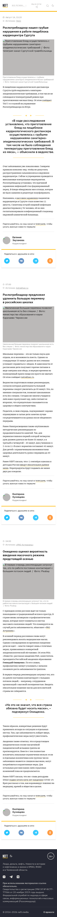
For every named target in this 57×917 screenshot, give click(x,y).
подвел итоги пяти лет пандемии (26, 779)
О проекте (48, 912)
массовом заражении (27, 198)
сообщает (47, 100)
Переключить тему (52, 5)
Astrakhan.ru (22, 288)
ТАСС (18, 21)
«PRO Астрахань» (24, 544)
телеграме (40, 224)
